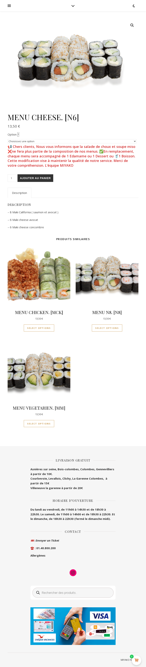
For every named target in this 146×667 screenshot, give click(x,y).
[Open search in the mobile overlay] (72, 593)
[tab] (19, 193)
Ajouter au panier (35, 178)
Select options (39, 328)
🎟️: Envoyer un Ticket (44, 540)
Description (19, 193)
